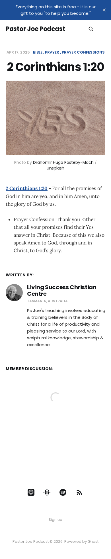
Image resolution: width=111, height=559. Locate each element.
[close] (104, 10)
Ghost (93, 541)
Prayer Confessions (83, 52)
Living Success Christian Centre (61, 290)
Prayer (52, 52)
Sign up (55, 519)
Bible (37, 52)
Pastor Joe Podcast (35, 29)
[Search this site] (91, 29)
